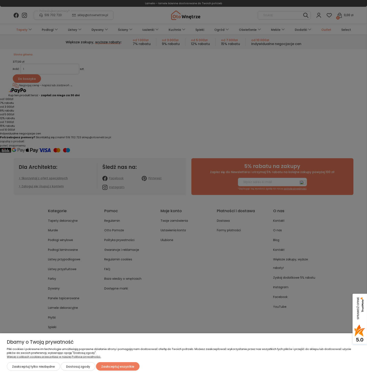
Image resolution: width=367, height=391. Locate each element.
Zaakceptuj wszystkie (117, 366)
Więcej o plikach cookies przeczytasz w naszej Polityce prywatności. (54, 357)
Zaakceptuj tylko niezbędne (33, 366)
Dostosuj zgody (78, 366)
